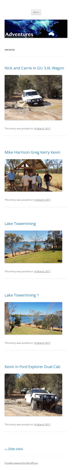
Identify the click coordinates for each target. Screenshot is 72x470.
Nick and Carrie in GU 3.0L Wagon (34, 68)
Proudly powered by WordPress (21, 463)
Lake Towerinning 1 (22, 295)
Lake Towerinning (20, 223)
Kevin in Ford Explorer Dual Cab (32, 366)
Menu (36, 12)
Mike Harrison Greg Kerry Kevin (32, 152)
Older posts (14, 448)
